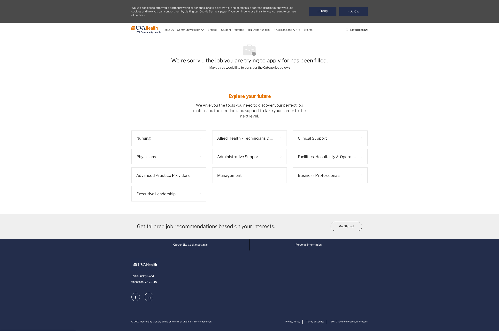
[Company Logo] (146, 30)
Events (308, 29)
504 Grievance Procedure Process (349, 321)
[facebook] (135, 297)
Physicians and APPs (286, 29)
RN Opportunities (259, 29)
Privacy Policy (292, 321)
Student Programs (232, 29)
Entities (212, 29)
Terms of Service (315, 321)
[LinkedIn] (149, 297)
